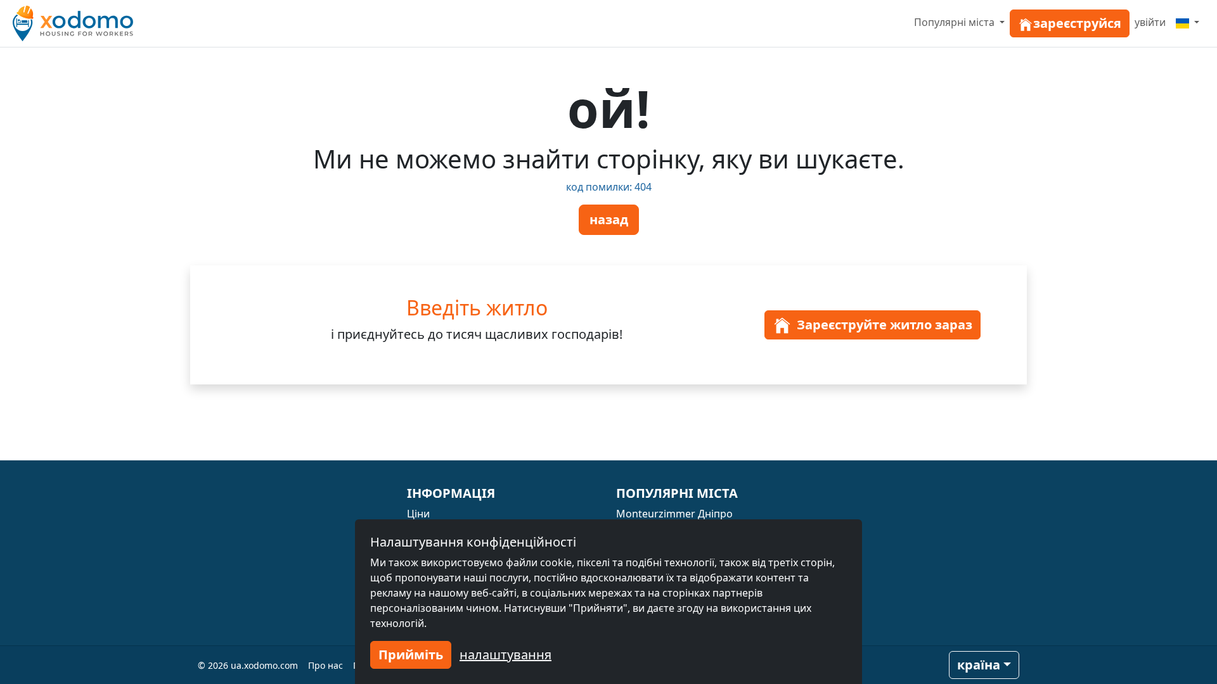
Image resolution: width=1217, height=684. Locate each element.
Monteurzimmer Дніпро (674, 514)
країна (978, 664)
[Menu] (1187, 22)
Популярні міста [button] (955, 22)
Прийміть (410, 654)
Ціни (418, 514)
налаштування (505, 654)
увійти (1150, 22)
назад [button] (608, 219)
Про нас (325, 665)
